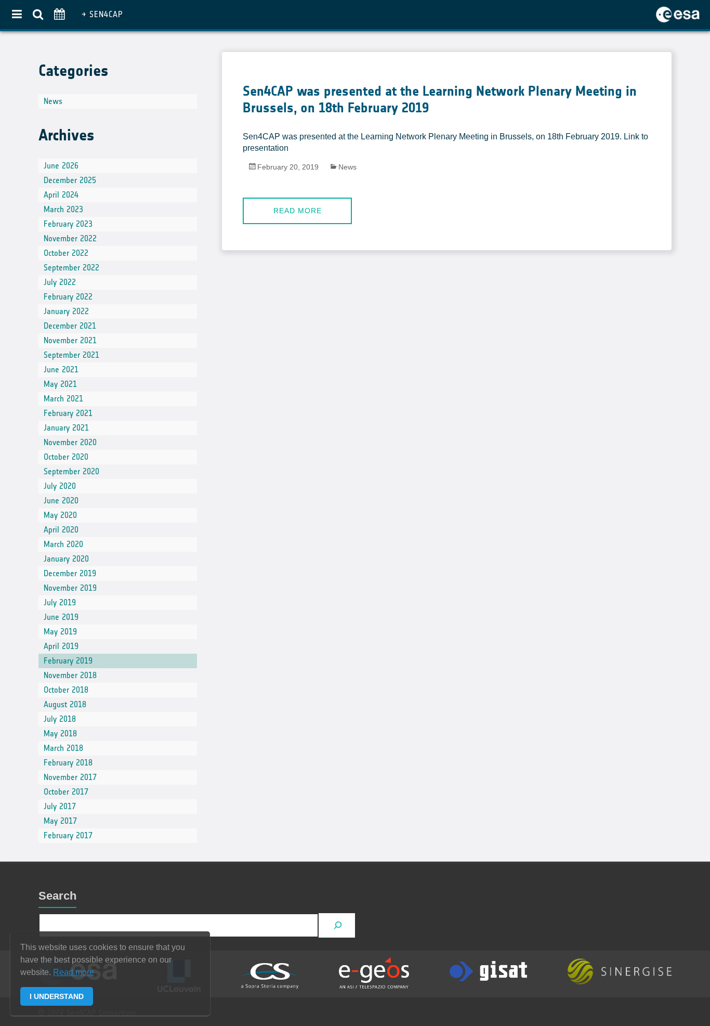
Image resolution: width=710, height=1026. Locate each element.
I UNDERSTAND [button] (57, 996)
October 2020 (66, 457)
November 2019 (70, 588)
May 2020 (60, 515)
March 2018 (63, 748)
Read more (297, 210)
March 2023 (63, 209)
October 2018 (66, 690)
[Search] (338, 925)
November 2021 (70, 340)
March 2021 (63, 399)
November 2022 (70, 238)
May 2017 (60, 821)
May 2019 (60, 632)
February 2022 (68, 297)
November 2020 (70, 442)
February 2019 (68, 661)
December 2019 (70, 573)
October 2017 (66, 792)
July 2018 (60, 719)
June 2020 (61, 500)
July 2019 (60, 602)
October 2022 (66, 253)
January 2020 (66, 559)
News (347, 167)
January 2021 (66, 428)
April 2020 (61, 530)
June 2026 (61, 166)
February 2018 (68, 763)
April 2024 (61, 195)
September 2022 (71, 267)
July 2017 (60, 806)
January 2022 (66, 311)
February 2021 (68, 413)
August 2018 (65, 704)
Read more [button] (73, 972)
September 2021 (71, 355)
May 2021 (60, 384)
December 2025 (70, 180)
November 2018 (70, 675)
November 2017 (70, 777)
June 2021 (61, 369)
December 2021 (70, 326)
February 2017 (68, 835)
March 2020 (63, 544)
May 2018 (60, 733)
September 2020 (71, 471)
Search (57, 895)
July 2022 (60, 282)
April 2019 (61, 646)
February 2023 (68, 224)
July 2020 (60, 486)
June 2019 (61, 617)
